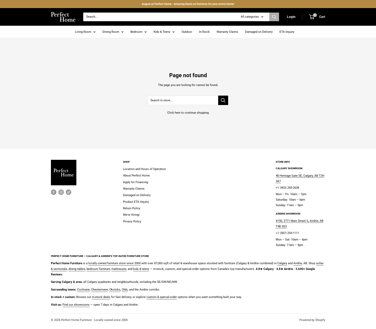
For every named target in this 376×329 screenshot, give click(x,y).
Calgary (282, 263)
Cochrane (83, 289)
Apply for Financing (135, 182)
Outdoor (187, 32)
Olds (125, 289)
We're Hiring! (131, 215)
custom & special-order (161, 297)
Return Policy (131, 208)
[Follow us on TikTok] (68, 192)
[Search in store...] (223, 100)
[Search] (274, 17)
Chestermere (99, 289)
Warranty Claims (227, 32)
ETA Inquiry (286, 32)
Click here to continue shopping (188, 112)
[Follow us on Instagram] (61, 192)
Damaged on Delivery (259, 32)
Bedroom (136, 32)
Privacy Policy (132, 221)
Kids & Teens (162, 32)
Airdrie (297, 263)
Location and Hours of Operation (144, 169)
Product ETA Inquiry (136, 202)
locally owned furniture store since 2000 (114, 263)
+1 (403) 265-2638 (287, 187)
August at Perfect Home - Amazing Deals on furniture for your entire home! (188, 3)
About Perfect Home (136, 175)
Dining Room (110, 32)
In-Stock (204, 32)
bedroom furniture (98, 269)
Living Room (83, 32)
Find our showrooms (75, 304)
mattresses (118, 269)
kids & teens (141, 269)
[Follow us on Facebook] (53, 192)
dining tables (77, 269)
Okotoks (114, 289)
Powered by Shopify (312, 320)
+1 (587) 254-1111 (287, 233)
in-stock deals (101, 297)
